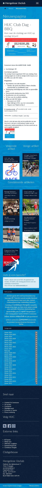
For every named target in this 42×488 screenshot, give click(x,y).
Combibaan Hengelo (17, 116)
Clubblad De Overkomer (11, 402)
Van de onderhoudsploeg (11, 228)
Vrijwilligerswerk (9, 408)
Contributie (7, 406)
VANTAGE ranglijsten (10, 444)
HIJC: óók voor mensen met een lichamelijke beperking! (11, 167)
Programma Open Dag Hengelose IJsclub (11, 260)
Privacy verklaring (9, 412)
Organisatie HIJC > (8, 470)
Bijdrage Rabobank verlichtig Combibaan (11, 202)
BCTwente (7, 440)
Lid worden (7, 404)
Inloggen (19, 486)
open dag (26, 116)
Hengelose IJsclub (10, 109)
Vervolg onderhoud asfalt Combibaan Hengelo (30, 220)
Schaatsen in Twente (10, 410)
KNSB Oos (7, 442)
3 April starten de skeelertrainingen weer (30, 202)
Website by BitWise (34, 486)
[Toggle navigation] (37, 3)
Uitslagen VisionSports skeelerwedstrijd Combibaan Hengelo (30, 164)
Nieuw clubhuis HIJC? (30, 237)
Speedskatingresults (10, 445)
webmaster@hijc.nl (21, 285)
